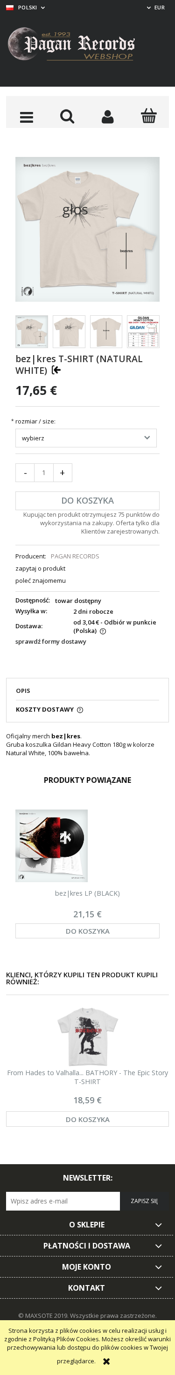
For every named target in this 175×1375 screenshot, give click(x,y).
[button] (26, 116)
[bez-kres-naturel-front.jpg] (69, 332)
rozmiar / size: (35, 421)
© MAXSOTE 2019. (44, 1315)
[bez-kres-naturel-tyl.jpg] (106, 332)
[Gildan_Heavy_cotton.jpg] (143, 332)
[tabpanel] (87, 744)
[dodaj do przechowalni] (56, 370)
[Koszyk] (148, 115)
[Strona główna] (78, 45)
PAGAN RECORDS (75, 556)
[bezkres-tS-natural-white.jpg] (32, 332)
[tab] (87, 693)
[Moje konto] (108, 116)
